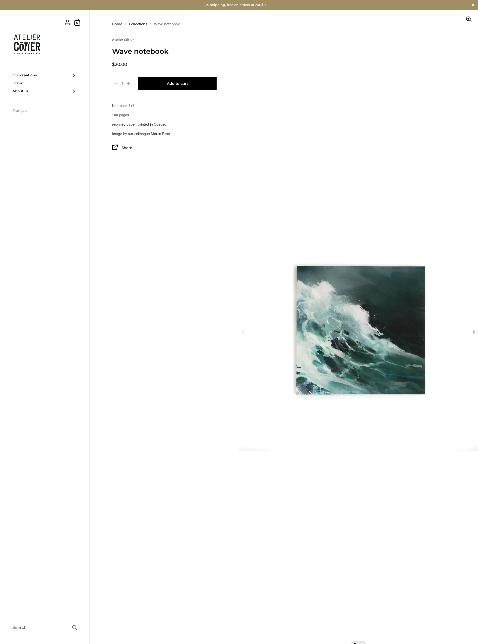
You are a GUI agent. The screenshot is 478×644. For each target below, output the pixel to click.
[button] (471, 332)
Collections (138, 24)
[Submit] (74, 627)
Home (117, 24)
